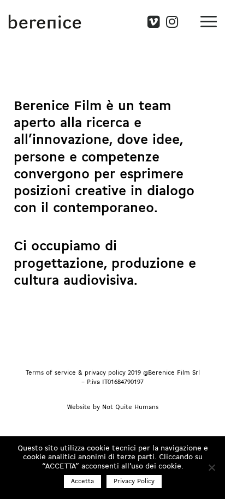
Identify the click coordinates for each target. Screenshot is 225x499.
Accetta (82, 481)
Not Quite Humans (130, 407)
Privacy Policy (134, 481)
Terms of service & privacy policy (76, 373)
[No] (211, 467)
